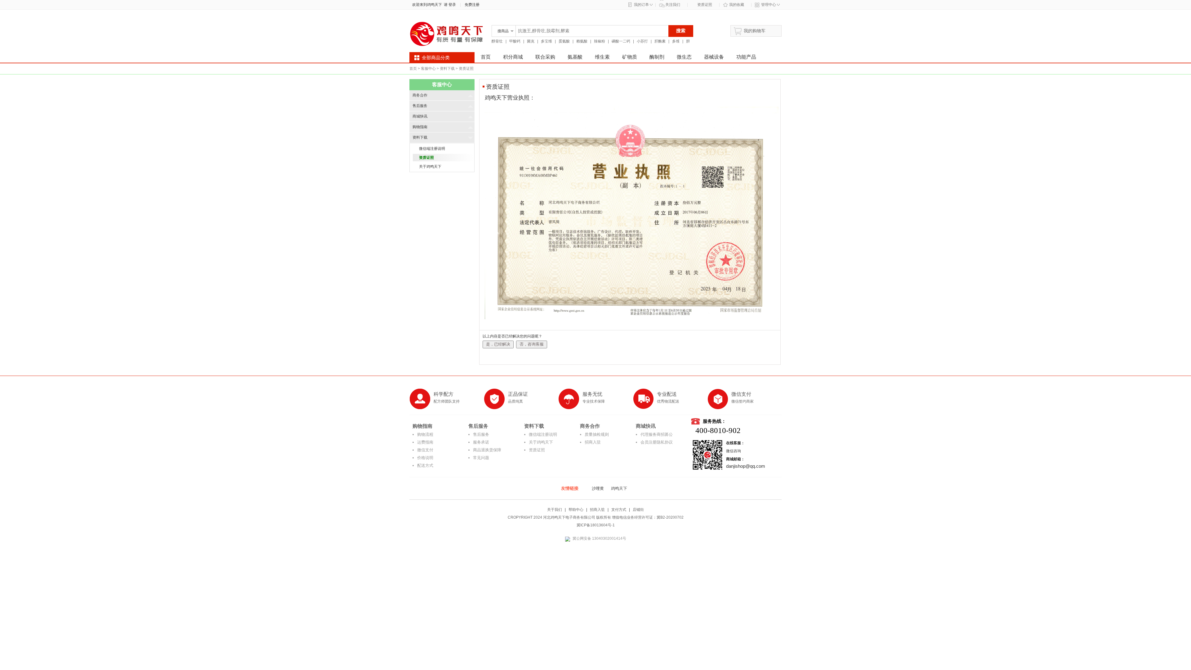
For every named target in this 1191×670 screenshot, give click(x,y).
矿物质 (629, 57)
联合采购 (545, 57)
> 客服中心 (427, 68)
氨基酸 (575, 57)
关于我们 (554, 509)
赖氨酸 (581, 41)
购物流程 (425, 434)
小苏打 (642, 41)
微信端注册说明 (543, 434)
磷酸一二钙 (621, 41)
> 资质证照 (465, 68)
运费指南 (425, 442)
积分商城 (513, 57)
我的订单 (641, 4)
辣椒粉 (599, 41)
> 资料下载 (446, 68)
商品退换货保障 (487, 450)
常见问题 (481, 457)
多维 (676, 41)
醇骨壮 (497, 41)
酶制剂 (656, 57)
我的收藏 (736, 4)
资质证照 (704, 4)
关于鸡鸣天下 (541, 442)
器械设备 (714, 57)
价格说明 (425, 457)
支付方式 (618, 509)
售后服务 (481, 434)
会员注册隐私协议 (656, 442)
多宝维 (546, 41)
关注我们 (672, 4)
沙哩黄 (598, 488)
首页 (486, 57)
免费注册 (472, 4)
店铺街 (638, 509)
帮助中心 (576, 509)
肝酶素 (660, 41)
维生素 (602, 57)
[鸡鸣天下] (446, 47)
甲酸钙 (514, 41)
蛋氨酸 (564, 41)
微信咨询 (733, 451)
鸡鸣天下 (619, 488)
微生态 (684, 57)
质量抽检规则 (597, 434)
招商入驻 (593, 442)
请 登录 (449, 4)
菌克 (530, 41)
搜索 (680, 30)
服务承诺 (481, 442)
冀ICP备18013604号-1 (596, 525)
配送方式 (425, 465)
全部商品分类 (436, 57)
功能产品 (746, 57)
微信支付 (425, 450)
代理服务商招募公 (656, 434)
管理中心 (768, 4)
